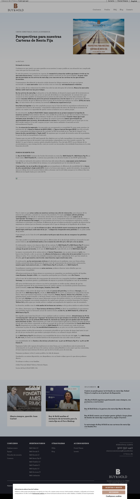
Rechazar (114, 492)
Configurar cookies (114, 496)
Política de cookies (38, 493)
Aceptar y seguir (113, 487)
